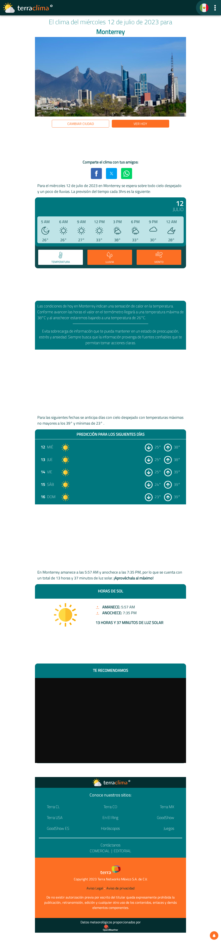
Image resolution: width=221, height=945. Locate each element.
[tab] (60, 257)
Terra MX (167, 807)
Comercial (100, 851)
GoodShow (165, 817)
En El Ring (110, 817)
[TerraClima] (204, 7)
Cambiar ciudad (80, 123)
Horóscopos (110, 828)
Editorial (122, 851)
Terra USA (55, 817)
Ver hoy (140, 123)
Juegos (169, 828)
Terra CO (110, 807)
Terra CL (53, 807)
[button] (215, 8)
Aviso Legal (95, 888)
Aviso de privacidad (120, 888)
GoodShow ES (58, 828)
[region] (110, 144)
